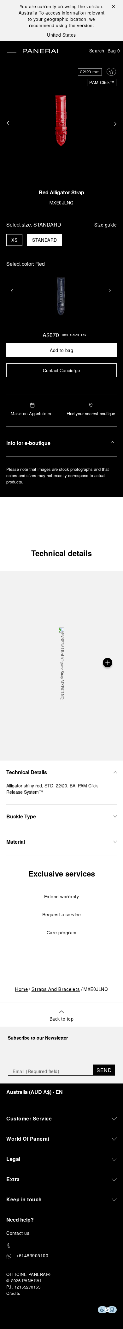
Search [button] (96, 50)
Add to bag (61, 350)
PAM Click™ (101, 82)
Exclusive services (61, 873)
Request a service (61, 914)
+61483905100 (32, 1255)
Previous (12, 290)
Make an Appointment (32, 413)
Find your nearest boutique (91, 413)
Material (15, 841)
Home (21, 990)
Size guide (105, 225)
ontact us (20, 1233)
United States (61, 35)
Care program (62, 932)
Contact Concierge (61, 370)
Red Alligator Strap (61, 193)
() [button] (34, 1091)
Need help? (20, 1219)
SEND (104, 1070)
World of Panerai (27, 1138)
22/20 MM (90, 72)
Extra (13, 1179)
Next (110, 290)
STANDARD (44, 240)
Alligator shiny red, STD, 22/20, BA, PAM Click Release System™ (52, 788)
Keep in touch (24, 1199)
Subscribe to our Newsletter (38, 1038)
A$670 (51, 334)
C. (18, 1233)
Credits (13, 1293)
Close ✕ (113, 6)
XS (14, 240)
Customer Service (29, 1118)
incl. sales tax (74, 334)
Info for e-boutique (28, 442)
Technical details (61, 553)
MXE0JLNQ (62, 203)
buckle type (21, 816)
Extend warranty (61, 896)
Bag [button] (114, 50)
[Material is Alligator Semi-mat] (107, 662)
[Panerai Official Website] (40, 51)
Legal (13, 1158)
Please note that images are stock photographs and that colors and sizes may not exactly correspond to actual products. (57, 475)
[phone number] (61, 1245)
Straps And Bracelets (56, 990)
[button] (8, 123)
